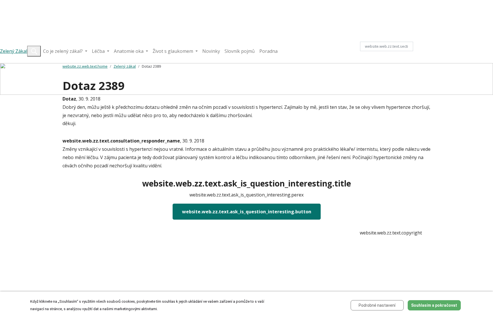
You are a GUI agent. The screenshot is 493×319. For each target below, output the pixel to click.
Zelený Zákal (13, 51)
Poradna (268, 51)
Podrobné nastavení (377, 305)
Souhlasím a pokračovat (434, 305)
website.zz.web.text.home (85, 66)
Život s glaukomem (173, 51)
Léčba (99, 51)
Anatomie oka (129, 51)
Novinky (211, 51)
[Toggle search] (34, 51)
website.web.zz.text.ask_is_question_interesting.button (246, 211)
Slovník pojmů (240, 51)
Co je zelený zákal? (63, 51)
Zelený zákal (125, 66)
